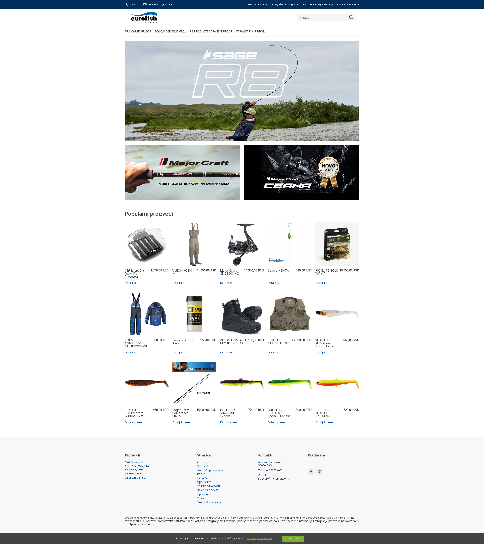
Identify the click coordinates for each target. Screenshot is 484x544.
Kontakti (202, 477)
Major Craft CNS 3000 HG (229, 272)
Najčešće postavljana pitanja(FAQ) (291, 4)
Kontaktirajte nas (318, 4)
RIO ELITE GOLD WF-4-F (326, 272)
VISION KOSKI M (182, 272)
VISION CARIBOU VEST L (278, 343)
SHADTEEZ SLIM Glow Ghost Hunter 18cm (325, 343)
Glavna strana (254, 4)
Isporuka (202, 494)
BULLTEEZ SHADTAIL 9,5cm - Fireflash (279, 413)
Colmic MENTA (278, 271)
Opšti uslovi (204, 482)
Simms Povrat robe (349, 4)
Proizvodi (268, 4)
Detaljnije (131, 282)
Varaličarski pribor (250, 31)
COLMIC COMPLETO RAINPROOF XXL (136, 343)
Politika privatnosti (208, 486)
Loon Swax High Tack (183, 342)
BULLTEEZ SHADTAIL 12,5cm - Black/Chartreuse (231, 413)
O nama (202, 462)
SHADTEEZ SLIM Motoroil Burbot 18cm (135, 413)
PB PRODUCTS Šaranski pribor (211, 31)
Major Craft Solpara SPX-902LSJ (181, 413)
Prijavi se (333, 4)
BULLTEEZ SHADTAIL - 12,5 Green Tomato (323, 413)
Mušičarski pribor (138, 31)
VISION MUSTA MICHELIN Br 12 (231, 342)
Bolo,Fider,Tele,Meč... (170, 31)
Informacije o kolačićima (259, 538)
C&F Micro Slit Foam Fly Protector (134, 273)
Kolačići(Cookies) (207, 490)
